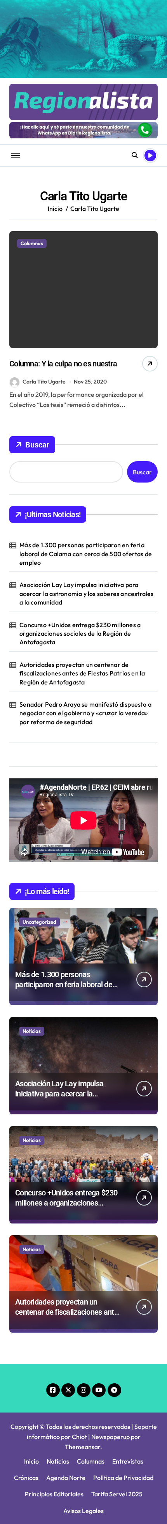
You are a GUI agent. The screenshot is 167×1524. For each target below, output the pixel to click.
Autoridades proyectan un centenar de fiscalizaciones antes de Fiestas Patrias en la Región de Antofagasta (82, 673)
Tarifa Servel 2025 (117, 1494)
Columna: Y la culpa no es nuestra (63, 363)
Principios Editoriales (54, 1494)
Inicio (31, 1461)
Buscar (37, 444)
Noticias (32, 1031)
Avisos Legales (83, 1511)
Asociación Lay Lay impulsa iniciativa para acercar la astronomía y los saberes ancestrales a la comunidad (86, 593)
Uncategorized (39, 922)
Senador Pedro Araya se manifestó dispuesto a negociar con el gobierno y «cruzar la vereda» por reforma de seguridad (85, 713)
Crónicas (26, 1478)
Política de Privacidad (123, 1478)
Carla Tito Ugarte (44, 381)
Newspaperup (110, 1437)
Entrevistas (127, 1461)
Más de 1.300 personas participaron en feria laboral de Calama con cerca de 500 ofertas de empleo (85, 553)
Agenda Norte (65, 1478)
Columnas (32, 243)
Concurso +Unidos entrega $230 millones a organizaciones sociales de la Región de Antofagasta (80, 633)
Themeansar (82, 1447)
